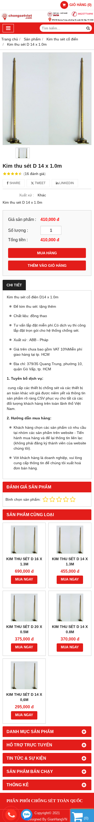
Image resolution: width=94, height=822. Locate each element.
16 (34, 174)
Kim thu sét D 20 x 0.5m (24, 629)
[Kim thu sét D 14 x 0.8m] (70, 607)
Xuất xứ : (26, 195)
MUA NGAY (24, 579)
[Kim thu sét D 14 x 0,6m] (24, 675)
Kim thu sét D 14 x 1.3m (70, 561)
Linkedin (66, 183)
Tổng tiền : (18, 239)
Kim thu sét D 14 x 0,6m (24, 697)
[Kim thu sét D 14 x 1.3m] (70, 539)
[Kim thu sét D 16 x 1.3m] (24, 539)
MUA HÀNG (47, 253)
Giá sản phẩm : (22, 219)
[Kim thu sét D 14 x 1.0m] (47, 99)
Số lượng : (18, 230)
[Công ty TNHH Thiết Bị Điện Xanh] (47, 21)
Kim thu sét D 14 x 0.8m (70, 629)
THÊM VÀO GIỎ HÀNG (47, 265)
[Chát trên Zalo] (26, 814)
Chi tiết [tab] (14, 285)
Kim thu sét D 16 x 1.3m (24, 561)
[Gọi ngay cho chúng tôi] (49, 814)
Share (14, 183)
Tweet (39, 183)
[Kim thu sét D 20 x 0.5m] (24, 607)
